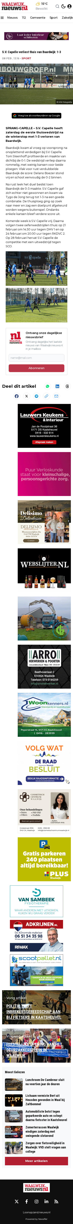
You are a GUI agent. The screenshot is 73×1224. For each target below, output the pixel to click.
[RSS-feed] (56, 1201)
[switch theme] (63, 6)
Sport (54, 17)
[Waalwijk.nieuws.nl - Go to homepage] (36, 1188)
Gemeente (37, 17)
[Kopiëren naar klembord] (46, 396)
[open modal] (69, 6)
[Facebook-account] (26, 1201)
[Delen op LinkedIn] (57, 386)
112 (24, 17)
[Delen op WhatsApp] (47, 386)
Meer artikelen (36, 1161)
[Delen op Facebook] (16, 396)
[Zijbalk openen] (2, 18)
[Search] (57, 6)
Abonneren (36, 368)
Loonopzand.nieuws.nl (36, 1212)
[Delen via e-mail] (56, 396)
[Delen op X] (26, 396)
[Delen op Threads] (67, 386)
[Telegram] (36, 396)
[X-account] (17, 1201)
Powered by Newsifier (36, 1219)
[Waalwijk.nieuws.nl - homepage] (14, 6)
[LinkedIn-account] (46, 1201)
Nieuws (12, 17)
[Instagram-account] (36, 1201)
